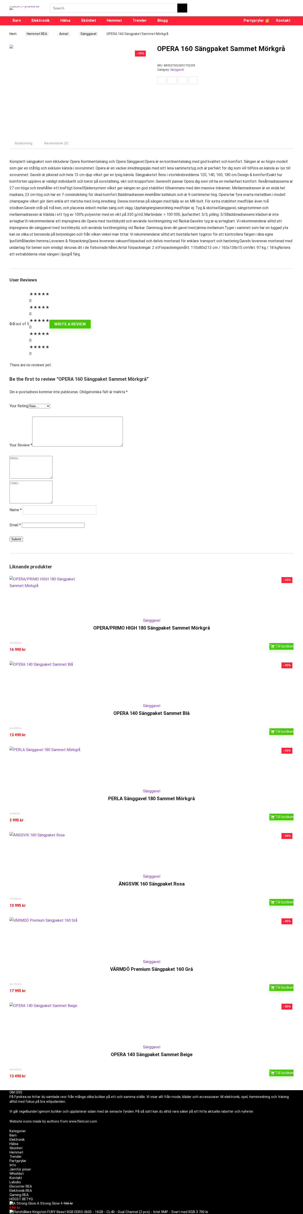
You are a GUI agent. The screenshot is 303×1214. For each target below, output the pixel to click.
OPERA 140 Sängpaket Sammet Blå (151, 713)
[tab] (23, 143)
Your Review (20, 445)
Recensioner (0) (56, 143)
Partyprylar (17, 1161)
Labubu (15, 1182)
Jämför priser (20, 1169)
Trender (140, 20)
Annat (63, 34)
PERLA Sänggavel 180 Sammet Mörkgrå (151, 798)
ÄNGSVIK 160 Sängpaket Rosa (152, 884)
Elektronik (40, 20)
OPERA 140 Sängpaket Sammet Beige (151, 1054)
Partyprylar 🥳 (257, 20)
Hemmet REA (37, 34)
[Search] (182, 8)
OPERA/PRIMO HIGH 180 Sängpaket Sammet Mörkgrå (151, 628)
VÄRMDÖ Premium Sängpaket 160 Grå (151, 969)
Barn (17, 20)
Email (15, 525)
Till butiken (284, 646)
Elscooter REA (20, 1186)
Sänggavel (88, 34)
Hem (13, 34)
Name (15, 510)
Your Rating (18, 406)
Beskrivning (23, 143)
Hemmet (114, 20)
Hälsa (65, 20)
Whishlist (16, 1173)
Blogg (162, 20)
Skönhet (88, 20)
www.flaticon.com (83, 1121)
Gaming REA (19, 1195)
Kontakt (283, 20)
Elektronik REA (20, 1190)
